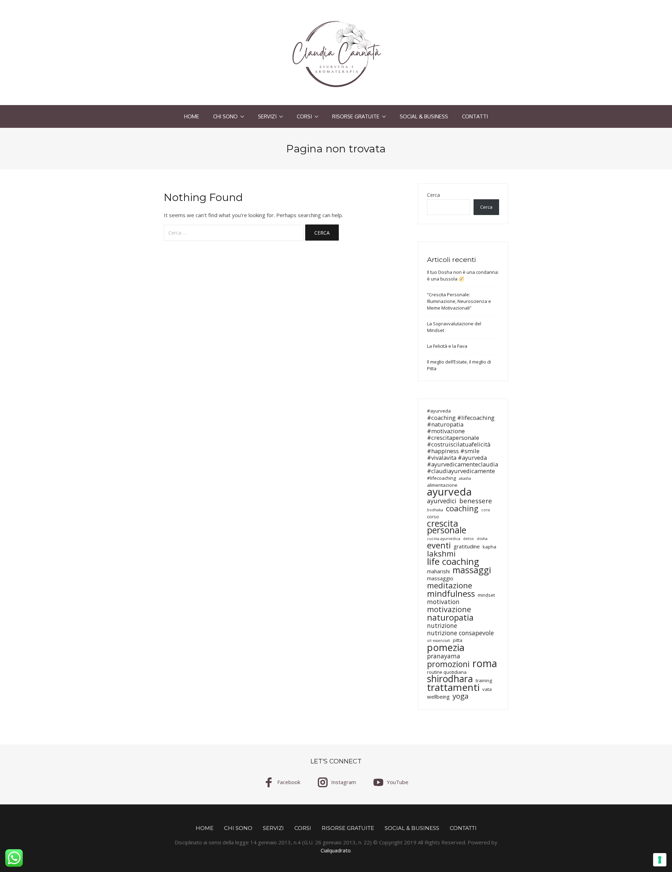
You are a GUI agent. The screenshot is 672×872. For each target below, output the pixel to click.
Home (191, 116)
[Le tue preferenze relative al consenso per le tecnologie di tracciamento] (659, 859)
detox (468, 538)
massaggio (440, 578)
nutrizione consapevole (460, 633)
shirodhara (450, 679)
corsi (485, 509)
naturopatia (450, 617)
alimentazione (442, 485)
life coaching (453, 561)
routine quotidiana (447, 672)
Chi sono (225, 116)
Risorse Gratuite (355, 116)
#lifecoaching (441, 478)
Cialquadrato (336, 850)
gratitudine (467, 546)
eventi (439, 545)
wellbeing (438, 696)
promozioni (448, 664)
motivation (443, 601)
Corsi (304, 116)
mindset (486, 595)
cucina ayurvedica (443, 538)
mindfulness (451, 593)
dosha (482, 538)
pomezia (445, 647)
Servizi (267, 116)
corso (433, 516)
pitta (457, 640)
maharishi (438, 571)
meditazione (449, 585)
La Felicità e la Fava (447, 346)
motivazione (449, 609)
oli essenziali (438, 640)
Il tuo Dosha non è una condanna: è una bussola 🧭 (463, 275)
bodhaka (435, 509)
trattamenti (453, 687)
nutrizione (442, 625)
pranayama (443, 656)
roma (484, 663)
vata (487, 689)
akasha (465, 478)
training (484, 680)
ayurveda (449, 492)
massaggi (472, 570)
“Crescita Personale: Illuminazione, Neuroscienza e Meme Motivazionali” (459, 301)
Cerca (433, 195)
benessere (475, 500)
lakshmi (441, 553)
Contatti (475, 116)
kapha (489, 547)
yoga (461, 696)
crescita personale (446, 526)
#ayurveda (439, 411)
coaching (462, 508)
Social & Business (424, 116)
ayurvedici (441, 501)
